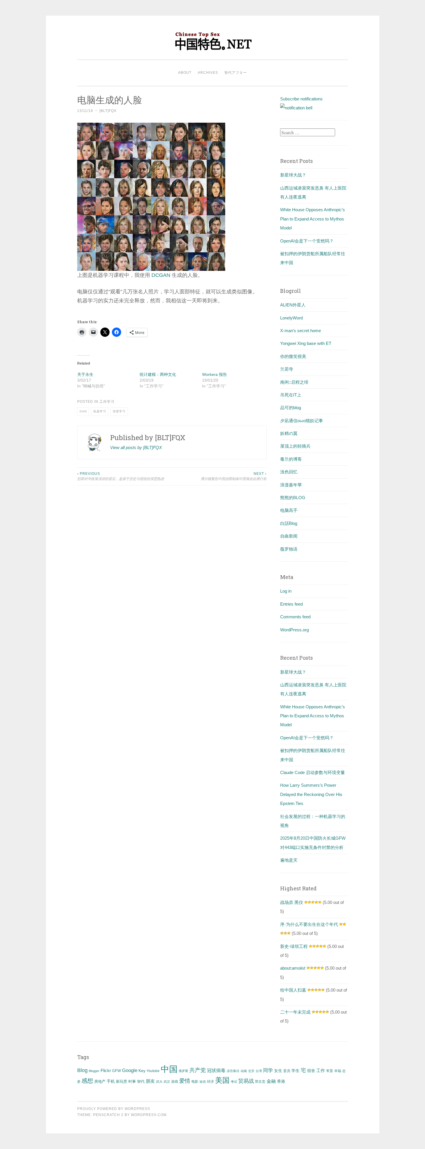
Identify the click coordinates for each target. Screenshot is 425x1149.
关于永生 (85, 374)
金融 (271, 1081)
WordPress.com (149, 1115)
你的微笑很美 (293, 356)
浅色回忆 (289, 471)
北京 (251, 1071)
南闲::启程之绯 (294, 382)
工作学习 (106, 402)
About (184, 73)
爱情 (184, 1081)
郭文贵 (260, 1081)
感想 (87, 1081)
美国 (222, 1080)
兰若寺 (286, 369)
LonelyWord (291, 317)
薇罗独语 (289, 549)
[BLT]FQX (108, 111)
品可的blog (290, 407)
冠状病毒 (216, 1070)
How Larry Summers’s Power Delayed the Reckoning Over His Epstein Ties (311, 794)
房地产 (100, 1081)
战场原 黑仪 (291, 902)
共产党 (197, 1070)
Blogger (94, 1071)
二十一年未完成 (295, 1012)
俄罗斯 (183, 1071)
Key (141, 1070)
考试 (234, 1081)
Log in (285, 591)
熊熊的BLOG (292, 497)
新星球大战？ (293, 174)
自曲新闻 (289, 536)
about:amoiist (292, 968)
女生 (278, 1070)
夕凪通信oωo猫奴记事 (301, 420)
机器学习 (99, 411)
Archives (208, 73)
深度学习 (119, 411)
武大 (159, 1081)
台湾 (259, 1071)
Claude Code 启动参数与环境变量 (312, 772)
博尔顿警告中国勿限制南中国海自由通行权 (234, 476)
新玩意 (121, 1081)
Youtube (153, 1071)
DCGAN (160, 275)
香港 (281, 1081)
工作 (320, 1070)
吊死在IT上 (290, 394)
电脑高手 (289, 510)
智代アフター (235, 73)
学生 (295, 1070)
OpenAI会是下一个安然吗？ (307, 240)
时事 (132, 1081)
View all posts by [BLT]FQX (136, 447)
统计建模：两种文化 (158, 374)
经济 (210, 1082)
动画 (244, 1071)
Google (129, 1070)
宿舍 (311, 1070)
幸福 (337, 1071)
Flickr (106, 1070)
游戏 (174, 1082)
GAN (83, 411)
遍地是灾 (289, 860)
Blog (82, 1070)
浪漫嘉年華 (291, 484)
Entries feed (291, 604)
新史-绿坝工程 (294, 946)
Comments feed (295, 616)
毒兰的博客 (291, 459)
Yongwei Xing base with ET (305, 343)
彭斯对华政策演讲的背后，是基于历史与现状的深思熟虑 (120, 476)
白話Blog (288, 523)
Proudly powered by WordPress (113, 1109)
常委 (329, 1071)
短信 (202, 1081)
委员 (286, 1071)
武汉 (167, 1081)
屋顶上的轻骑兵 (295, 446)
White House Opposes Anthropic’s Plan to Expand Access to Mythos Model (312, 218)
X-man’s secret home (300, 330)
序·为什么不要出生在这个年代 (309, 924)
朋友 (150, 1081)
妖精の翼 (289, 433)
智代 (141, 1082)
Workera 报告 (214, 374)
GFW (116, 1071)
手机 (111, 1081)
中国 (169, 1069)
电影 (194, 1082)
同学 (268, 1070)
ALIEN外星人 (293, 304)
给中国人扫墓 (293, 990)
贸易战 (246, 1081)
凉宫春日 (233, 1071)
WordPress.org (294, 629)
